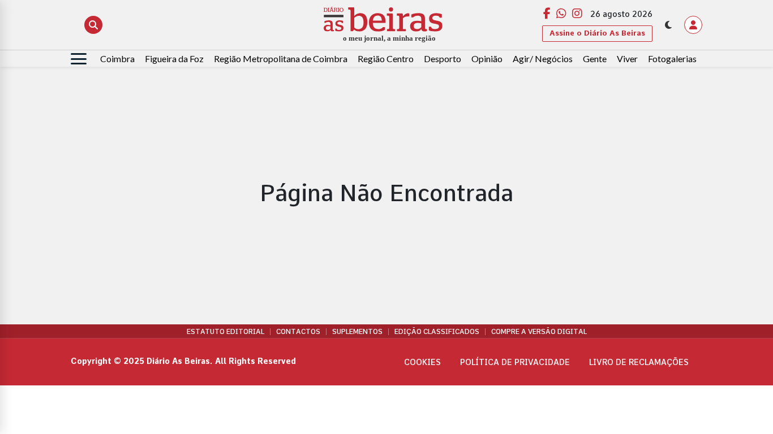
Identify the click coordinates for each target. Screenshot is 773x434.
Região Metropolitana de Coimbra (280, 58)
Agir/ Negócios (543, 58)
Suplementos (357, 331)
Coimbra (117, 58)
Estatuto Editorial (225, 331)
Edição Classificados (436, 331)
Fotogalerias (672, 58)
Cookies (422, 362)
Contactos (298, 331)
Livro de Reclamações (639, 362)
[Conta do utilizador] (693, 25)
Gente (595, 58)
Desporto (442, 58)
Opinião (487, 58)
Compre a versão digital (539, 331)
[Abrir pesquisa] (93, 25)
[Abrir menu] (79, 58)
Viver (627, 58)
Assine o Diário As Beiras (597, 33)
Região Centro (386, 58)
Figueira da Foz (174, 58)
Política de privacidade (515, 362)
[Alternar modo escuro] (668, 25)
